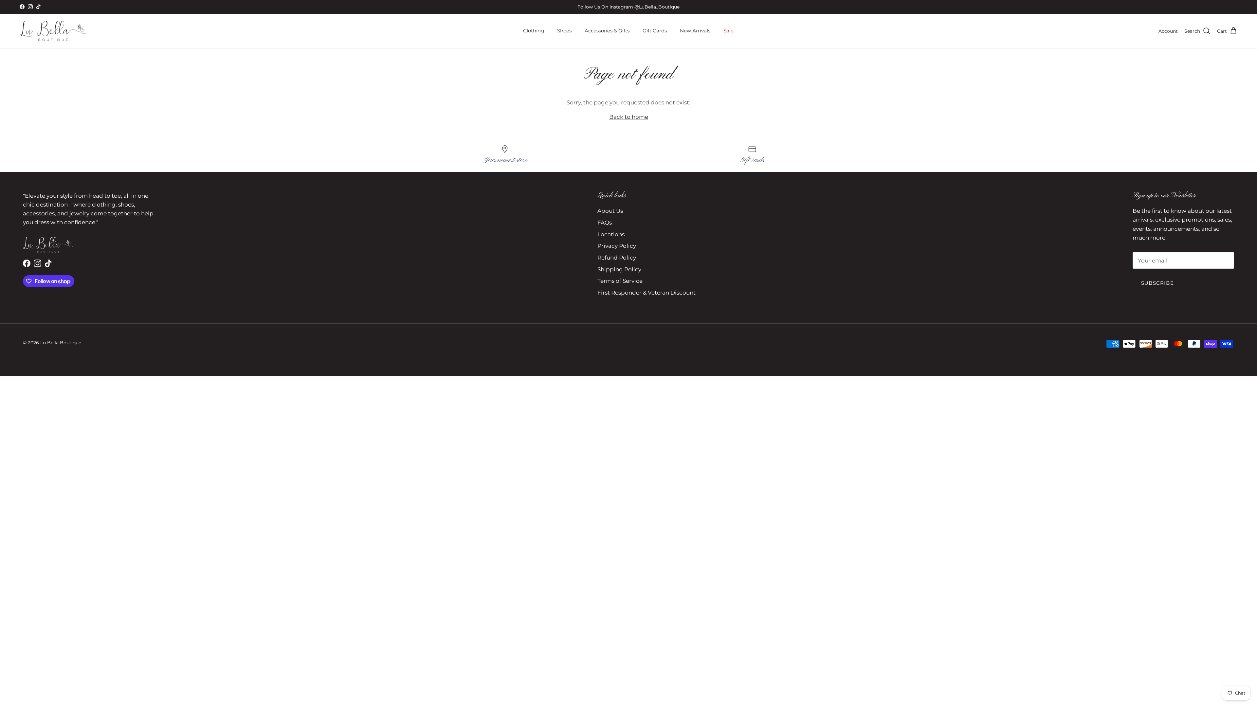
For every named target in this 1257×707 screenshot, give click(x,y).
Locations (611, 234)
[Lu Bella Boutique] (53, 31)
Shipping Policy (619, 269)
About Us (610, 211)
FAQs (604, 222)
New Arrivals (695, 30)
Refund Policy (616, 257)
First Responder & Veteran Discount (646, 292)
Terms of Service (620, 281)
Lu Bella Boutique (60, 343)
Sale (728, 30)
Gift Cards (655, 30)
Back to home (628, 117)
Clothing (533, 30)
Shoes (564, 30)
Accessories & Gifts (607, 30)
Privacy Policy (616, 246)
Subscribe (1157, 283)
